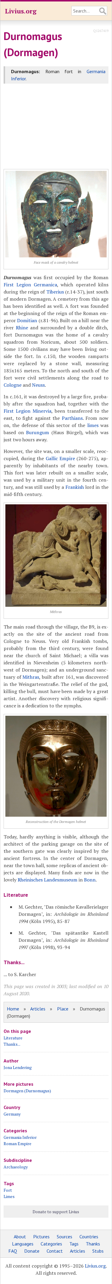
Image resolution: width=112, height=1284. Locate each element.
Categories (51, 1244)
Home (13, 1009)
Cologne (13, 385)
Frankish (74, 487)
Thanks (93, 1244)
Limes (9, 1196)
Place (62, 1009)
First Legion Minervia (27, 411)
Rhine (22, 327)
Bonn (90, 879)
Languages (22, 1244)
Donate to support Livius (56, 1211)
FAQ (12, 1251)
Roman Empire (17, 1143)
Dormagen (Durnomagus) (27, 1090)
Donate (31, 1251)
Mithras (30, 677)
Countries (88, 1237)
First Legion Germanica (30, 284)
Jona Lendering (18, 1067)
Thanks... (12, 1044)
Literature (13, 1038)
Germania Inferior (20, 1137)
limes (93, 425)
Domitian (27, 320)
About (20, 1237)
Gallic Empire (60, 458)
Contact (55, 1251)
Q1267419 (100, 30)
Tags (74, 1244)
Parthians (72, 418)
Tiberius (55, 291)
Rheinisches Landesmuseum (47, 879)
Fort (8, 1190)
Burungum (37, 432)
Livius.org (20, 11)
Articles (37, 1009)
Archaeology (16, 1167)
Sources (64, 1237)
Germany (12, 1114)
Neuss (38, 385)
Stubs (98, 1251)
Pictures (41, 1237)
